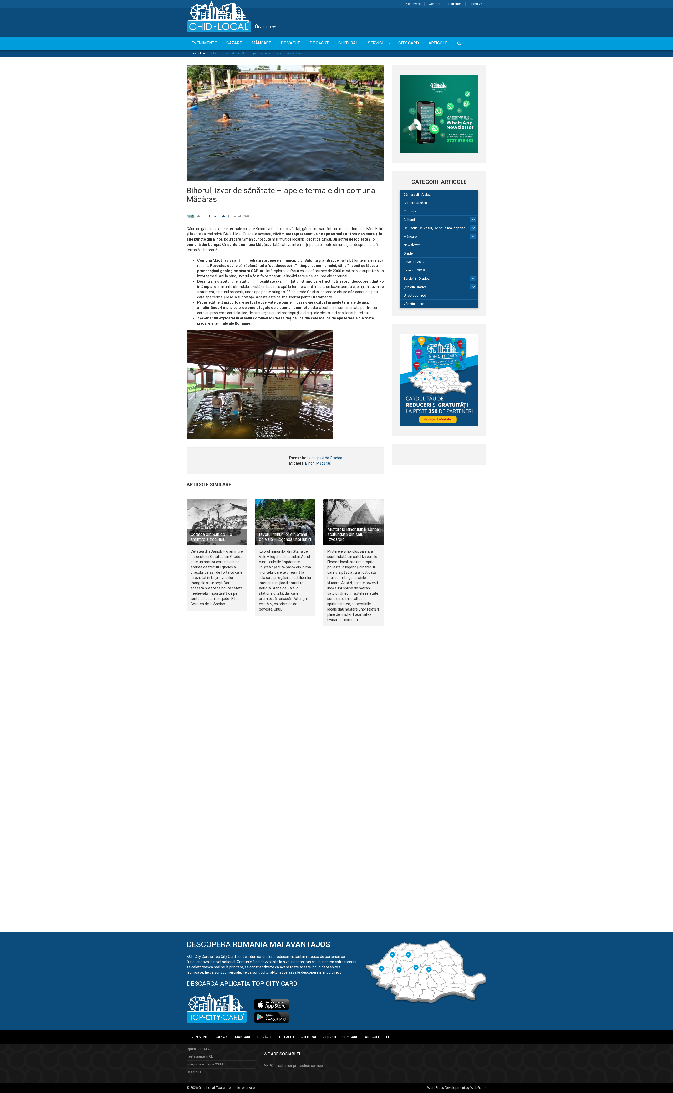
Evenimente (200, 1037)
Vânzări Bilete (414, 304)
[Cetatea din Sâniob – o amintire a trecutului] (217, 522)
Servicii (329, 1037)
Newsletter (412, 245)
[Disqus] (285, 718)
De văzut (265, 1037)
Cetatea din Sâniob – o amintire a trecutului (211, 537)
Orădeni (409, 253)
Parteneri (455, 4)
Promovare (413, 4)
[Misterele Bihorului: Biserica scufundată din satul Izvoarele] (353, 522)
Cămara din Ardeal (417, 194)
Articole (205, 53)
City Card (350, 1037)
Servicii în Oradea (417, 279)
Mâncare (410, 236)
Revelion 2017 (414, 262)
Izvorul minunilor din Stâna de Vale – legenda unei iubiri (285, 537)
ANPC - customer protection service (293, 1066)
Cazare (222, 1037)
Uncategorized (415, 295)
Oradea (263, 26)
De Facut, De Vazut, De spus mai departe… (436, 228)
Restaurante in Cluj (201, 1056)
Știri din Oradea (415, 287)
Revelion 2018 (414, 270)
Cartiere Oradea (415, 203)
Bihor (309, 463)
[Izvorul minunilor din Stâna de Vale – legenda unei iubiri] (285, 522)
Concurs (410, 211)
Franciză (476, 4)
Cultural (409, 220)
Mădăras (323, 463)
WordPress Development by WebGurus (456, 1088)
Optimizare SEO (198, 1049)
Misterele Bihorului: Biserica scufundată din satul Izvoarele (353, 534)
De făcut (286, 1037)
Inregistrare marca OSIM (205, 1064)
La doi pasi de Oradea (324, 458)
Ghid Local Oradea (214, 216)
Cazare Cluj (195, 1072)
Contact (434, 4)
